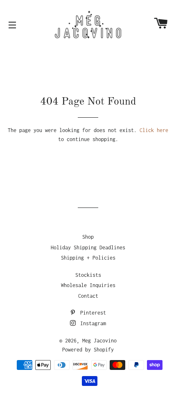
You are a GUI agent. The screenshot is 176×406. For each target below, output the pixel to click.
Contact (88, 296)
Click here (154, 130)
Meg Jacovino (99, 341)
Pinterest (91, 313)
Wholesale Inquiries (88, 285)
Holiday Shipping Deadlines (88, 247)
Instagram (91, 323)
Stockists (88, 275)
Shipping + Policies (88, 258)
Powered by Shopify (88, 350)
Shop (88, 237)
